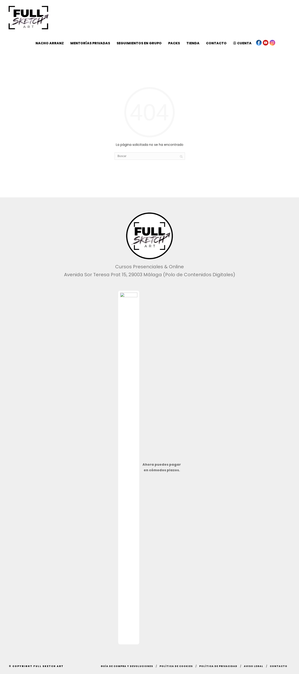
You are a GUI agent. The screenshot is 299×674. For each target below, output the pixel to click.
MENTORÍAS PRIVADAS (90, 43)
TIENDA (192, 43)
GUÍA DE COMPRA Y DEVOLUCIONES (127, 666)
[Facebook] (259, 42)
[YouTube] (265, 42)
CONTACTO (216, 43)
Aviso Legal (253, 666)
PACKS (174, 43)
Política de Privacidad (218, 666)
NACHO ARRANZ (50, 43)
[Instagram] (272, 42)
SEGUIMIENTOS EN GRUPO (139, 43)
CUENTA (244, 43)
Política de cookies (176, 666)
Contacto (278, 666)
